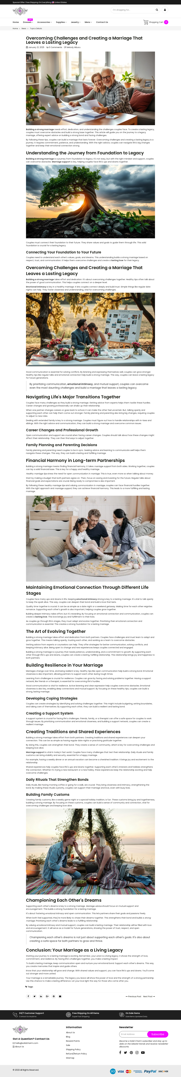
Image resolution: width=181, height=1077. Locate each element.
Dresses (27, 22)
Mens (88, 22)
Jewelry (75, 22)
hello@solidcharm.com (26, 1043)
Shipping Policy (73, 1049)
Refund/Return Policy (76, 1053)
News (24, 28)
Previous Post (134, 996)
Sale (68, 1045)
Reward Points (73, 1041)
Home (16, 22)
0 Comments (55, 47)
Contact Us (102, 22)
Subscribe (157, 1034)
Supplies (60, 22)
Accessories (43, 22)
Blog (68, 1036)
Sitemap (70, 1058)
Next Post (148, 996)
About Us (19, 1047)
